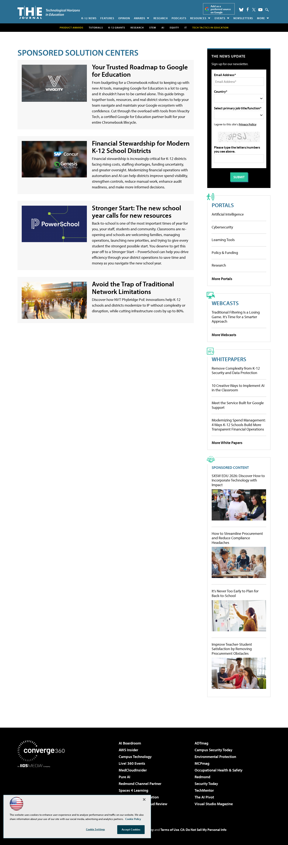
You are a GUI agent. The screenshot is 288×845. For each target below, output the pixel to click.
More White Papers (227, 442)
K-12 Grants (116, 27)
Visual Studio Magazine (214, 803)
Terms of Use (169, 830)
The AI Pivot (204, 797)
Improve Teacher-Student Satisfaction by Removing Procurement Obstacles (232, 649)
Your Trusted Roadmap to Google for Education (140, 70)
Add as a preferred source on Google (221, 9)
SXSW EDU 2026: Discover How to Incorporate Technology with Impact (238, 480)
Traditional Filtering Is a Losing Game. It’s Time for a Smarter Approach (236, 317)
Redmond (202, 776)
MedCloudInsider (133, 770)
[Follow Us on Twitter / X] (254, 9)
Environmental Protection (215, 756)
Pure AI (124, 776)
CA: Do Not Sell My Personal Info (203, 830)
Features (107, 18)
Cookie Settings (95, 829)
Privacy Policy (247, 124)
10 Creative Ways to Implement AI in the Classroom (238, 388)
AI (162, 27)
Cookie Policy (133, 819)
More (261, 18)
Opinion (124, 18)
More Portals (222, 278)
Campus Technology (135, 756)
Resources (198, 18)
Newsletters (243, 18)
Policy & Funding (225, 252)
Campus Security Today (213, 749)
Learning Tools (223, 239)
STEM (152, 27)
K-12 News (89, 18)
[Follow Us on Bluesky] (241, 10)
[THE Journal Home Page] (48, 12)
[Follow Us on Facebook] (248, 9)
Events (220, 18)
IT (185, 27)
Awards (139, 18)
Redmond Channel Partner (140, 783)
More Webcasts (224, 334)
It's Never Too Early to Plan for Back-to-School (235, 593)
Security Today (206, 783)
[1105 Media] (42, 788)
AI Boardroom (130, 743)
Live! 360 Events (132, 763)
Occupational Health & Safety (218, 770)
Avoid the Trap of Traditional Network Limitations (133, 287)
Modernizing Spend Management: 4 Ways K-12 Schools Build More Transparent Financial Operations (239, 425)
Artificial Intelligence (228, 214)
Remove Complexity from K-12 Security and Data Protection (236, 370)
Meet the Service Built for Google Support (238, 405)
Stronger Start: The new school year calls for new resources (136, 211)
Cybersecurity (222, 227)
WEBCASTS (225, 303)
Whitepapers (229, 359)
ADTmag (201, 743)
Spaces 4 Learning (133, 790)
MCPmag (202, 763)
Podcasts (179, 18)
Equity (174, 27)
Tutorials (96, 27)
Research (160, 18)
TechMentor (204, 790)
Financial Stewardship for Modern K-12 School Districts (141, 146)
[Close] (144, 799)
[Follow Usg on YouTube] (260, 10)
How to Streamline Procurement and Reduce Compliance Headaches (237, 538)
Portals (223, 205)
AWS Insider (128, 749)
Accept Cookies (131, 829)
